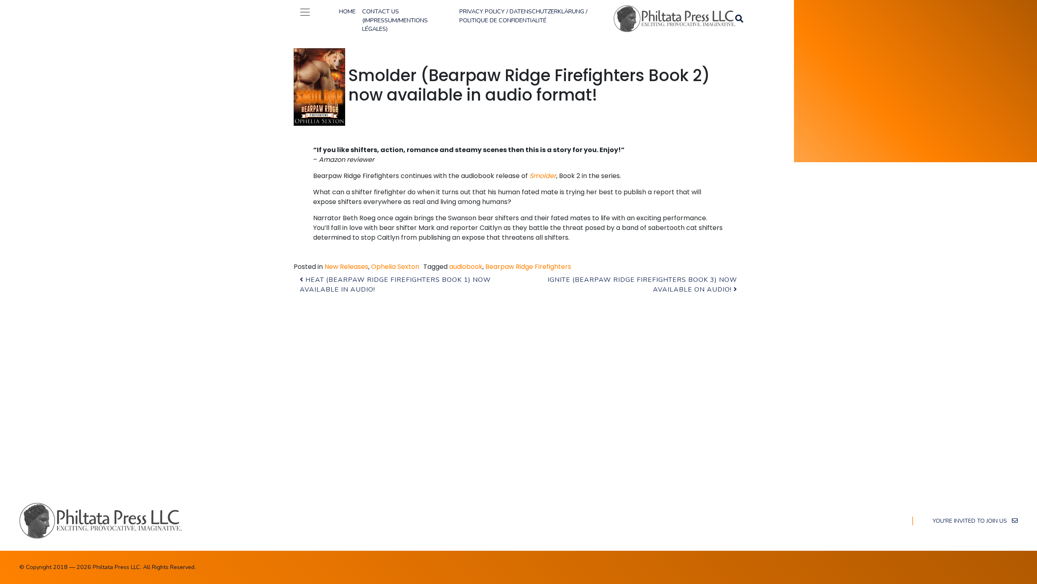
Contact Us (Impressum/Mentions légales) (395, 20)
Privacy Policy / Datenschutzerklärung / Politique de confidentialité (523, 15)
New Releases (346, 266)
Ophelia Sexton (395, 266)
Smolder (542, 175)
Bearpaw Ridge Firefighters (528, 266)
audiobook (465, 266)
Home (347, 11)
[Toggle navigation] (305, 12)
